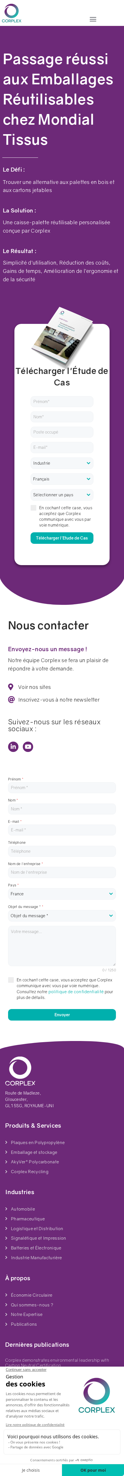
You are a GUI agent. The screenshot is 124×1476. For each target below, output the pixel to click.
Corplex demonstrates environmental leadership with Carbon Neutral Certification (57, 1362)
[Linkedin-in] (13, 747)
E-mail (15, 821)
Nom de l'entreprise (25, 864)
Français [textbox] (41, 478)
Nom (13, 800)
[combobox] (62, 463)
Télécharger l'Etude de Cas (62, 537)
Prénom (15, 779)
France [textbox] (17, 893)
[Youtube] (28, 747)
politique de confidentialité (76, 991)
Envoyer (62, 1014)
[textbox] (62, 463)
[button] (93, 19)
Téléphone (17, 842)
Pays (13, 885)
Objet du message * (25, 907)
